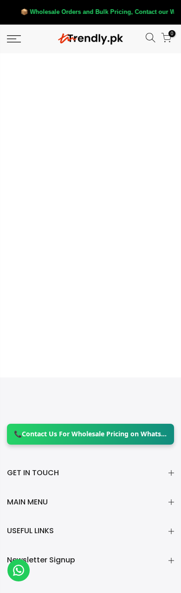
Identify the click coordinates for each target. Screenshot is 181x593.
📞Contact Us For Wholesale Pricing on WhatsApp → (90, 433)
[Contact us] (18, 570)
